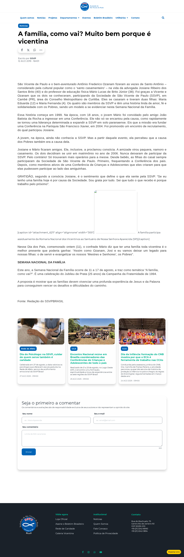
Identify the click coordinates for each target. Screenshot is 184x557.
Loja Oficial (61, 519)
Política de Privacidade (105, 533)
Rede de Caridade (65, 528)
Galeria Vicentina (64, 533)
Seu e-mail (99, 414)
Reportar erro (174, 552)
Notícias (24, 26)
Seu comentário (30, 427)
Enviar (29, 452)
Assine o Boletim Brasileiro (69, 523)
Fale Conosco (100, 528)
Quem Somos (100, 523)
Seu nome (27, 414)
